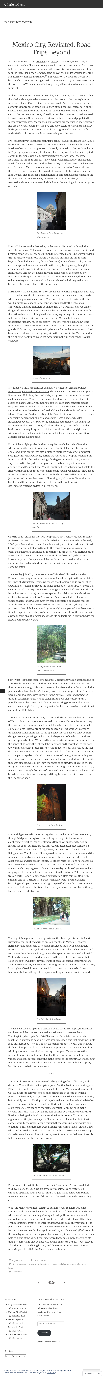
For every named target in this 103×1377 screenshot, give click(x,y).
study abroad (80, 1264)
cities (14, 1264)
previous (40, 61)
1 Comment (17, 1272)
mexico (31, 1264)
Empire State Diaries (17, 1304)
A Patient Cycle (14, 4)
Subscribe (44, 1333)
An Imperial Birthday (17, 1334)
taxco (10, 1268)
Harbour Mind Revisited (18, 1312)
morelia (38, 1264)
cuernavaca (22, 1264)
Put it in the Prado (16, 1327)
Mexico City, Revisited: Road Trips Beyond (51, 48)
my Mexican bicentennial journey (41, 140)
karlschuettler (40, 1260)
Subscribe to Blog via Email (50, 1299)
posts (54, 61)
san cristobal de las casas (63, 1264)
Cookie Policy (51, 1373)
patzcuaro (47, 1264)
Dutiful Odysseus (15, 1319)
